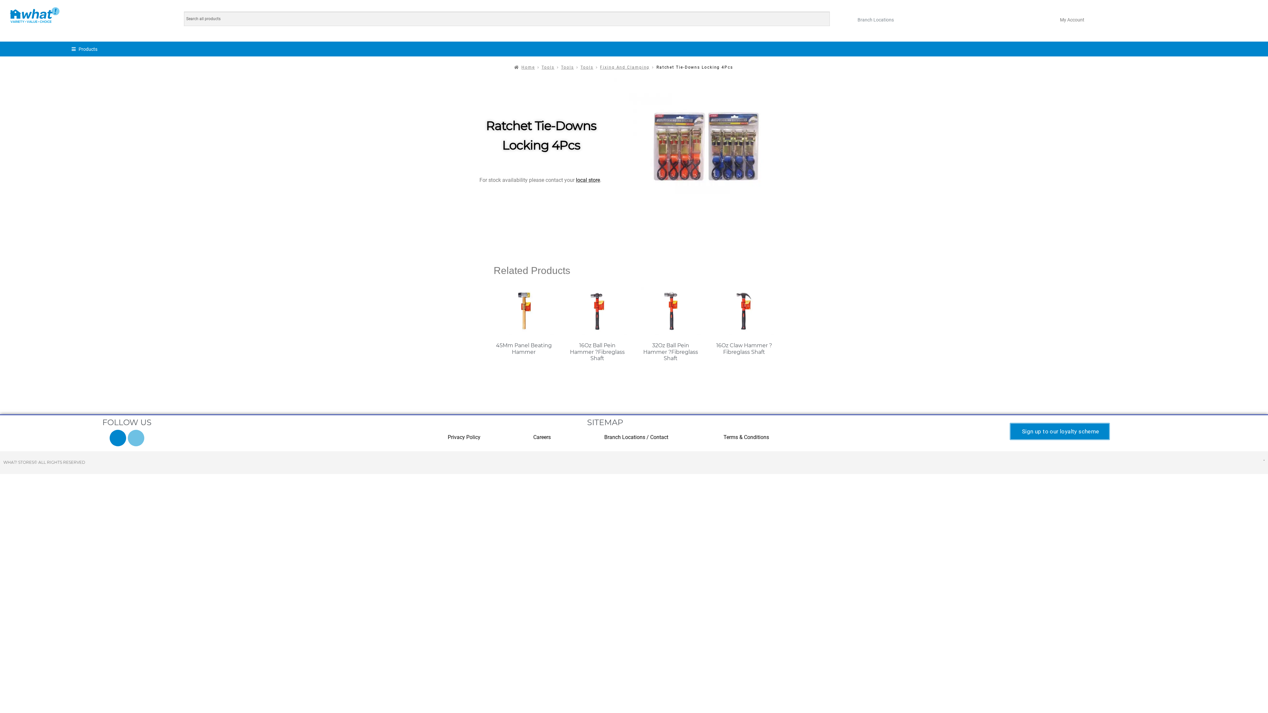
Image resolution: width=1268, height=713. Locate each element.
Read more (524, 365)
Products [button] (88, 49)
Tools (548, 67)
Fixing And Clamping (625, 67)
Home (528, 67)
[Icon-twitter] (136, 438)
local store (588, 180)
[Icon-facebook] (118, 438)
